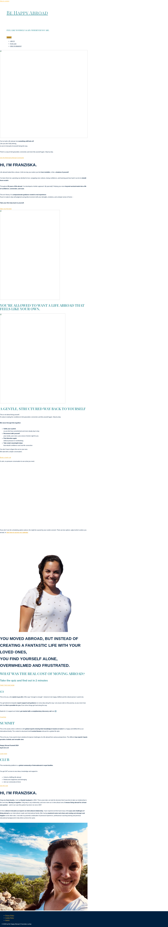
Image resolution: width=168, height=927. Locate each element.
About (12, 41)
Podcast (13, 44)
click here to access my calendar (17, 532)
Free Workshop (16, 46)
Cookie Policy (9, 918)
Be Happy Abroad (27, 12)
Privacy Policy (9, 915)
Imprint (7, 920)
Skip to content (4, 1)
